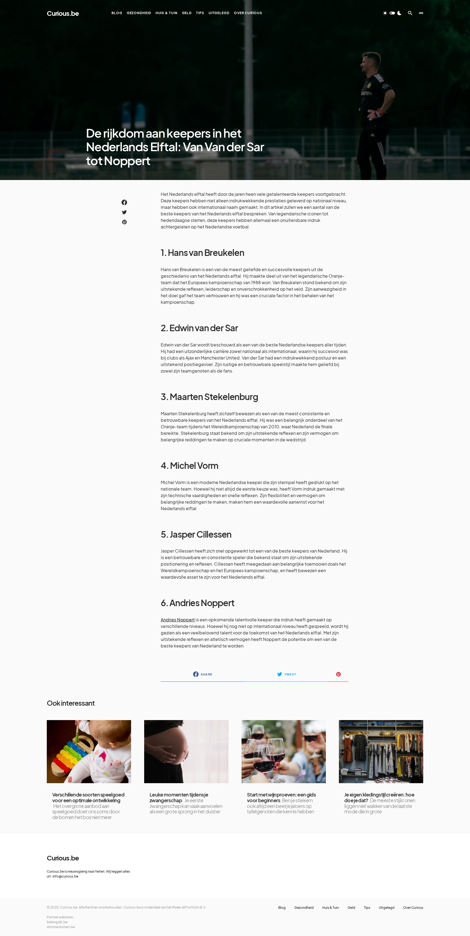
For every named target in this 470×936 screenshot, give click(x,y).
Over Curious (413, 907)
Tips (367, 907)
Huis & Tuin (330, 907)
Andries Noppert (178, 619)
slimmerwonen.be (61, 927)
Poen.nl (178, 907)
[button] (392, 13)
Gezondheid (304, 907)
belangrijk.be (57, 922)
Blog (282, 907)
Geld (351, 907)
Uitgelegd (386, 907)
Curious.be (63, 13)
